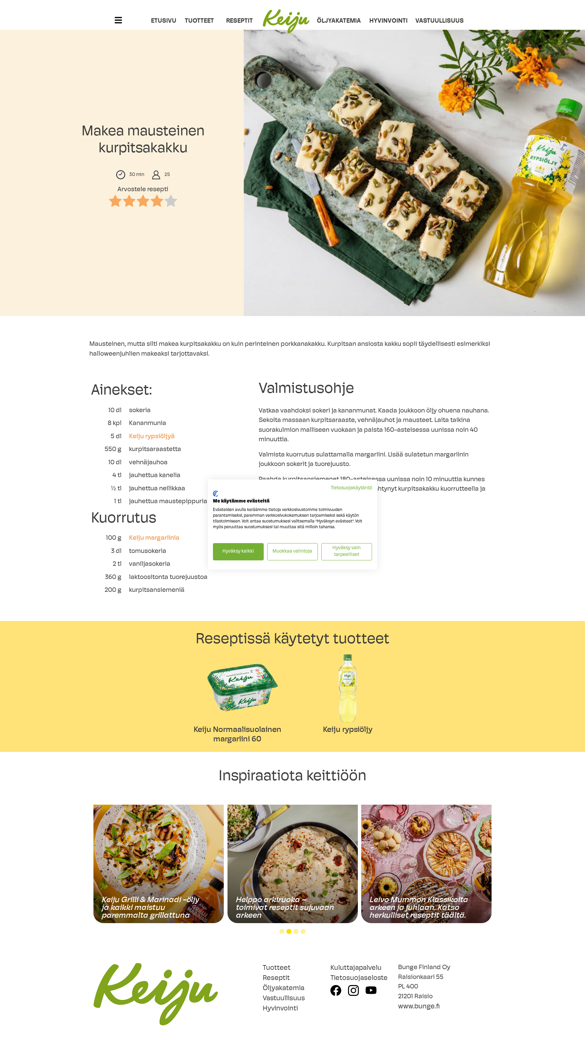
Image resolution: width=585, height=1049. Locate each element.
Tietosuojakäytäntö (351, 488)
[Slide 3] (296, 931)
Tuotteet (199, 21)
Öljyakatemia (339, 21)
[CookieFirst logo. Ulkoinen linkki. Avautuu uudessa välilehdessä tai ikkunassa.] (215, 494)
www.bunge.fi (419, 1006)
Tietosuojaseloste (359, 978)
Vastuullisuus (434, 21)
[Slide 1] (281, 931)
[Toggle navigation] (118, 25)
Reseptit (239, 21)
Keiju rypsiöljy (347, 730)
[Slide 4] (303, 931)
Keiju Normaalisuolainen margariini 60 (237, 734)
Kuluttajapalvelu (356, 968)
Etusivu (162, 21)
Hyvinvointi (388, 21)
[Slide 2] (288, 931)
